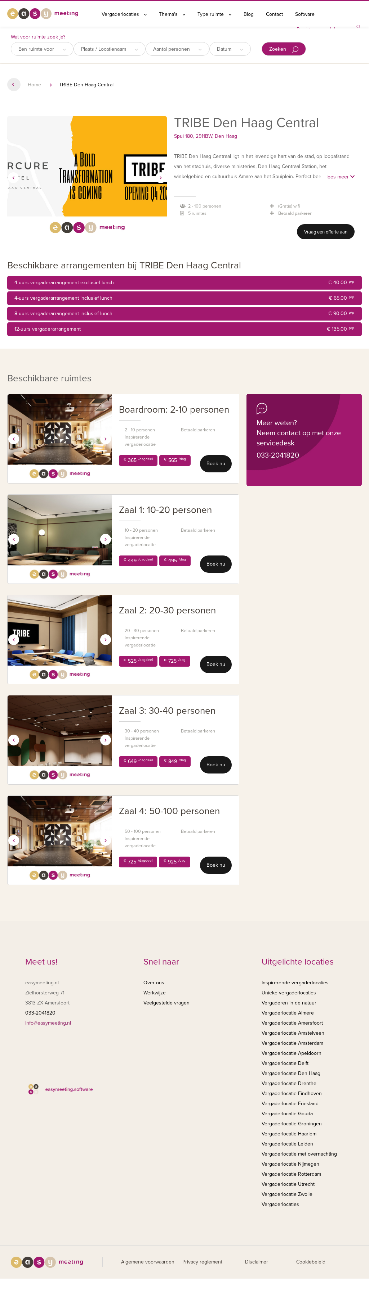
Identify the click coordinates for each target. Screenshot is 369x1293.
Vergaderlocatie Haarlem (289, 1134)
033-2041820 (278, 455)
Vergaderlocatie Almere (288, 1013)
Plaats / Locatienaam (104, 49)
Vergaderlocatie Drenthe (289, 1083)
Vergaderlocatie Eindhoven (292, 1093)
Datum (225, 49)
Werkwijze (154, 993)
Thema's (169, 14)
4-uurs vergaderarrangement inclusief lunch (184, 298)
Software (305, 14)
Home (34, 85)
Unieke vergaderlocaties (289, 993)
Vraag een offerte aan (325, 232)
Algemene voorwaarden (147, 1262)
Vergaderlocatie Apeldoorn (291, 1053)
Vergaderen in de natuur (289, 1003)
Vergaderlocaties (121, 14)
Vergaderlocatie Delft (285, 1063)
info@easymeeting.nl (48, 1023)
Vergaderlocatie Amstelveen (293, 1033)
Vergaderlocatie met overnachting (299, 1154)
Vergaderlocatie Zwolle (287, 1194)
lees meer (338, 177)
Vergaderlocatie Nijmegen (290, 1164)
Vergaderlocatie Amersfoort (292, 1023)
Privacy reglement (202, 1262)
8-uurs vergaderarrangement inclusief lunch (184, 313)
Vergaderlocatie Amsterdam (292, 1043)
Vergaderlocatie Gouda (287, 1114)
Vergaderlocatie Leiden (287, 1144)
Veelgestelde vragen (166, 1003)
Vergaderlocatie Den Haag (291, 1073)
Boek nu (215, 464)
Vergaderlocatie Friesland (290, 1104)
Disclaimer (256, 1262)
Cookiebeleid (310, 1262)
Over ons (153, 983)
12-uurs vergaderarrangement (184, 329)
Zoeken (278, 49)
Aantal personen (172, 49)
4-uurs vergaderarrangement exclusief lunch (184, 283)
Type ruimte (211, 14)
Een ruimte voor (36, 49)
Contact (274, 14)
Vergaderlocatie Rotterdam (291, 1174)
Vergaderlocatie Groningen (292, 1124)
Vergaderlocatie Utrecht (288, 1184)
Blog (249, 14)
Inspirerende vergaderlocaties (295, 983)
